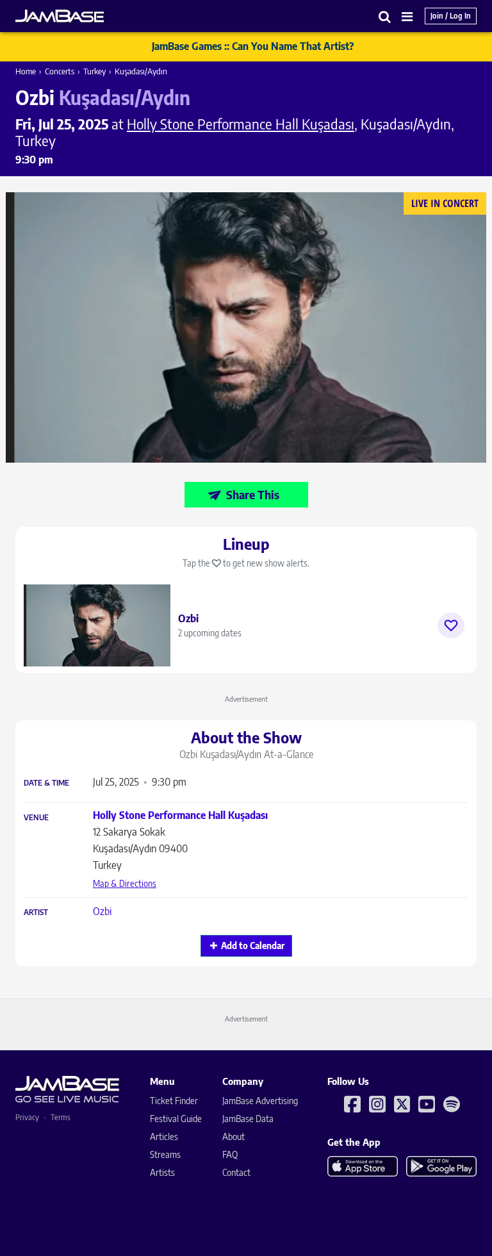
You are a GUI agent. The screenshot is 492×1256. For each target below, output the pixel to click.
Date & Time (46, 783)
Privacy (27, 1117)
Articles (164, 1136)
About (233, 1136)
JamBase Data (248, 1118)
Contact (236, 1172)
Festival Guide (176, 1118)
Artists (162, 1172)
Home (25, 71)
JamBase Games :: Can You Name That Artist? (253, 46)
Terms (60, 1117)
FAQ (230, 1154)
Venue (36, 818)
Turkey (94, 71)
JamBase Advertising (260, 1100)
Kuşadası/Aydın (141, 71)
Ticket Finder (174, 1100)
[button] (385, 16)
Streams (165, 1154)
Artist (36, 912)
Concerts (59, 71)
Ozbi (102, 911)
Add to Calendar (252, 945)
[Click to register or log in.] (451, 625)
